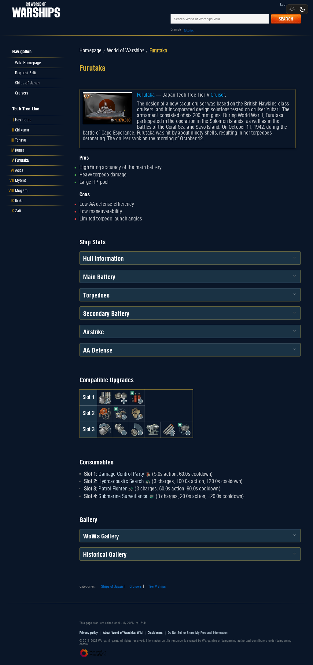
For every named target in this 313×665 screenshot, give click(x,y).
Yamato (188, 29)
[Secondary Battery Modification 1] (120, 429)
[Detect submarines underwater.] (151, 496)
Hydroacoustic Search (121, 481)
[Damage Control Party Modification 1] (137, 397)
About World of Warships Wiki (123, 632)
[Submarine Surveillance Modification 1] (184, 429)
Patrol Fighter (112, 489)
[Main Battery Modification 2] (105, 429)
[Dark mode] (302, 9)
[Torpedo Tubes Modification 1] (168, 429)
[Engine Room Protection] (137, 413)
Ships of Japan (112, 586)
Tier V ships (157, 586)
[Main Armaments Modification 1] (105, 397)
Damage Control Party (121, 474)
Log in (284, 4)
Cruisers (136, 586)
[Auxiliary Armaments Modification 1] (120, 397)
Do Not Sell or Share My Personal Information (198, 632)
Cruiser (218, 95)
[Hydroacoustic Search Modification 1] (120, 413)
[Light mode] (291, 9)
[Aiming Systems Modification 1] (153, 429)
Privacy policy (88, 632)
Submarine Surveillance (122, 496)
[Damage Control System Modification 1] (105, 413)
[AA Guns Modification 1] (137, 429)
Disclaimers (155, 632)
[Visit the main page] (34, 19)
